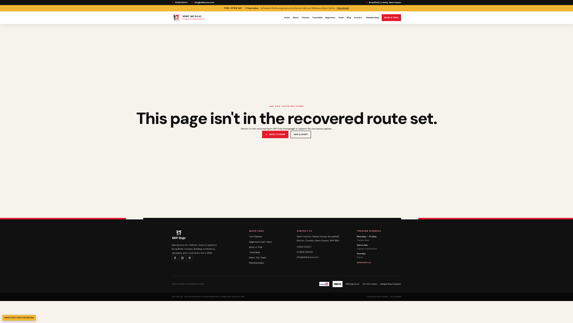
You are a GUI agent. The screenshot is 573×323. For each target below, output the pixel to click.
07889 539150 (305, 252)
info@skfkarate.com (204, 2)
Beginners (330, 17)
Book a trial (391, 17)
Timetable (317, 17)
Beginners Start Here (260, 241)
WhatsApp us (364, 262)
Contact (358, 17)
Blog (349, 17)
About (296, 17)
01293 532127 (181, 2)
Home (287, 17)
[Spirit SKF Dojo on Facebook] (175, 258)
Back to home (277, 134)
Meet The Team (257, 257)
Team (341, 17)
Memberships (372, 17)
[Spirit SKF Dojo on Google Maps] (190, 258)
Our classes (301, 134)
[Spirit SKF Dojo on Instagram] (182, 258)
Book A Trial (255, 247)
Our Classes (255, 236)
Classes (305, 17)
